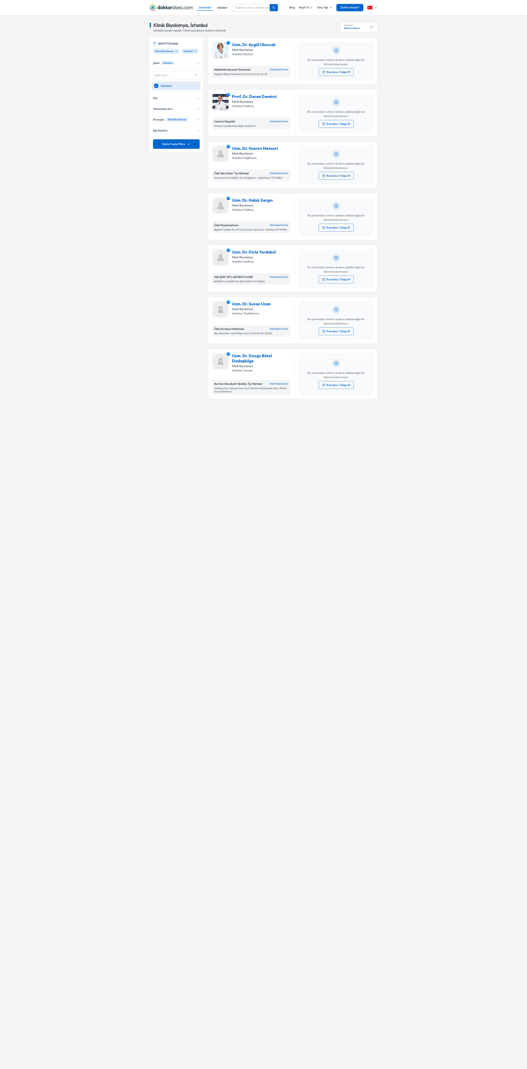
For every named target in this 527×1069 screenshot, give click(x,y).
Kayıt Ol (304, 7)
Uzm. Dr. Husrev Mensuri (255, 148)
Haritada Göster (279, 69)
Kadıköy (249, 106)
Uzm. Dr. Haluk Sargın (252, 200)
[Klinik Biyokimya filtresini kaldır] (176, 51)
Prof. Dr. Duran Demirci (254, 96)
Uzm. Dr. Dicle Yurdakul (254, 252)
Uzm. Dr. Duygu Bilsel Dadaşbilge (252, 358)
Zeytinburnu (251, 313)
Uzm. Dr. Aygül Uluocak (254, 44)
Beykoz (248, 54)
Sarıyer (248, 370)
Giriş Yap (322, 7)
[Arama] (274, 7)
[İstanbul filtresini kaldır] (195, 51)
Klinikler (222, 7)
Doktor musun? (349, 7)
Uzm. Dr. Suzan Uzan (251, 303)
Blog (292, 7)
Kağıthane (250, 158)
